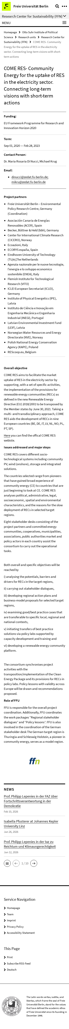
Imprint (11, 920)
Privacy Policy (15, 926)
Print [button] (10, 957)
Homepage (10, 32)
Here (7, 435)
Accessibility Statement (21, 933)
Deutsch (11, 969)
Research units (27, 37)
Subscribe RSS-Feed (18, 963)
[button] (7, 863)
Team (10, 914)
